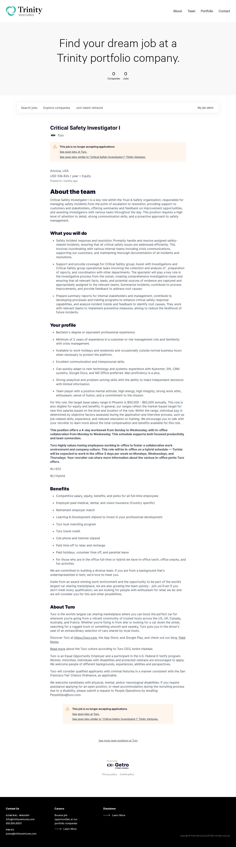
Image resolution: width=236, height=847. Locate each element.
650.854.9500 (14, 823)
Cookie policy (127, 774)
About (177, 11)
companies (56, 108)
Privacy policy (109, 774)
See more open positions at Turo (118, 740)
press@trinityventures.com (21, 833)
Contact (224, 11)
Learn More (70, 828)
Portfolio (207, 11)
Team (191, 11)
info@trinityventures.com (20, 819)
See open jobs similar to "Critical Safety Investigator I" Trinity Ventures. (103, 156)
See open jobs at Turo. (73, 151)
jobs (29, 108)
